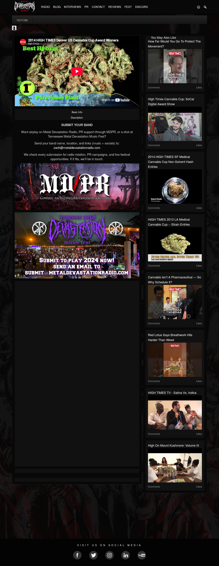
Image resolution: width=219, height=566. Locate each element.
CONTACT (98, 7)
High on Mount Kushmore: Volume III (173, 445)
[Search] (205, 6)
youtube (22, 20)
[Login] (198, 6)
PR (86, 7)
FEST (128, 7)
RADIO (45, 7)
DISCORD (141, 7)
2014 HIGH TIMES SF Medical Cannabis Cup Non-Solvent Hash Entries (170, 161)
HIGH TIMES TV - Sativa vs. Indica (172, 392)
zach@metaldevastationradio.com (77, 147)
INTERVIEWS (72, 7)
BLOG (57, 7)
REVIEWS (114, 7)
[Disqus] (77, 329)
